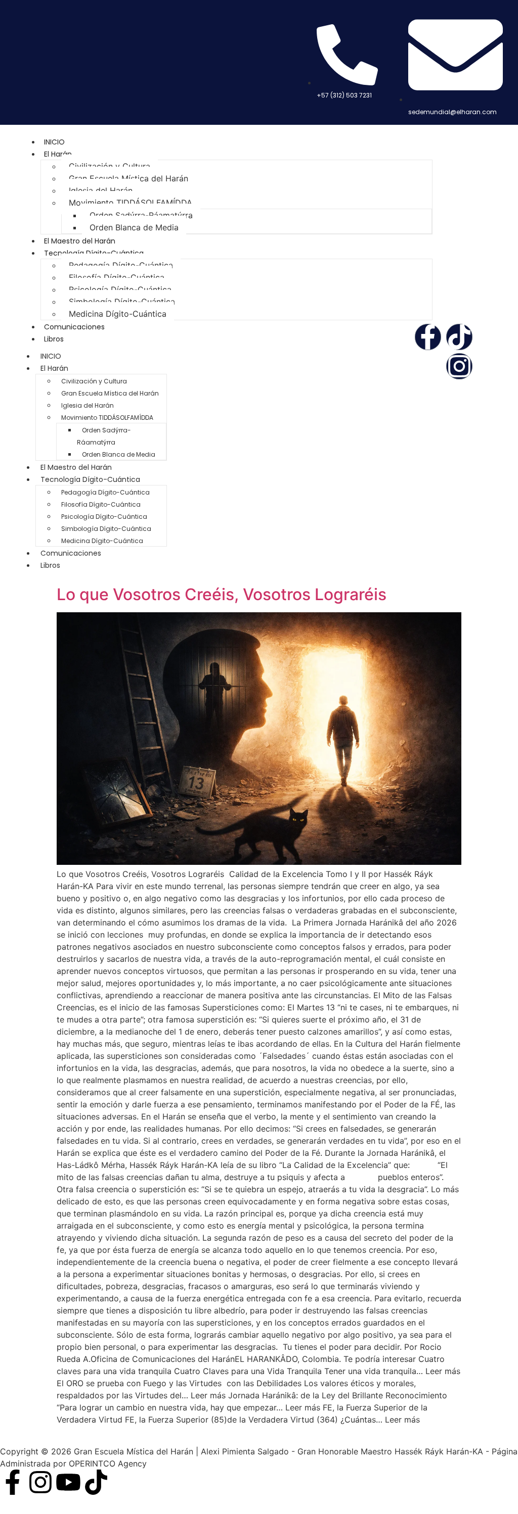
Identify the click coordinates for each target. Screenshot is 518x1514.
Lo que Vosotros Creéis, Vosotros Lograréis (221, 594)
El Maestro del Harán (79, 241)
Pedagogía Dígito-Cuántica (121, 265)
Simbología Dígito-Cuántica (122, 302)
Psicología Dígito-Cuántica (120, 289)
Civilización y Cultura (109, 166)
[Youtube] (68, 1482)
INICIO (54, 142)
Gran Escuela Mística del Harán (128, 178)
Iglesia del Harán (101, 190)
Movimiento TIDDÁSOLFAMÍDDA (130, 203)
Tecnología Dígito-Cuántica (94, 253)
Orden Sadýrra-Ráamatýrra (141, 215)
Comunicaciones (74, 327)
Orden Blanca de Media (134, 227)
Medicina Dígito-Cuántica (117, 314)
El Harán (58, 154)
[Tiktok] (459, 337)
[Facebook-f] (428, 337)
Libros (54, 339)
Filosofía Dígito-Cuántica (116, 277)
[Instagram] (459, 366)
